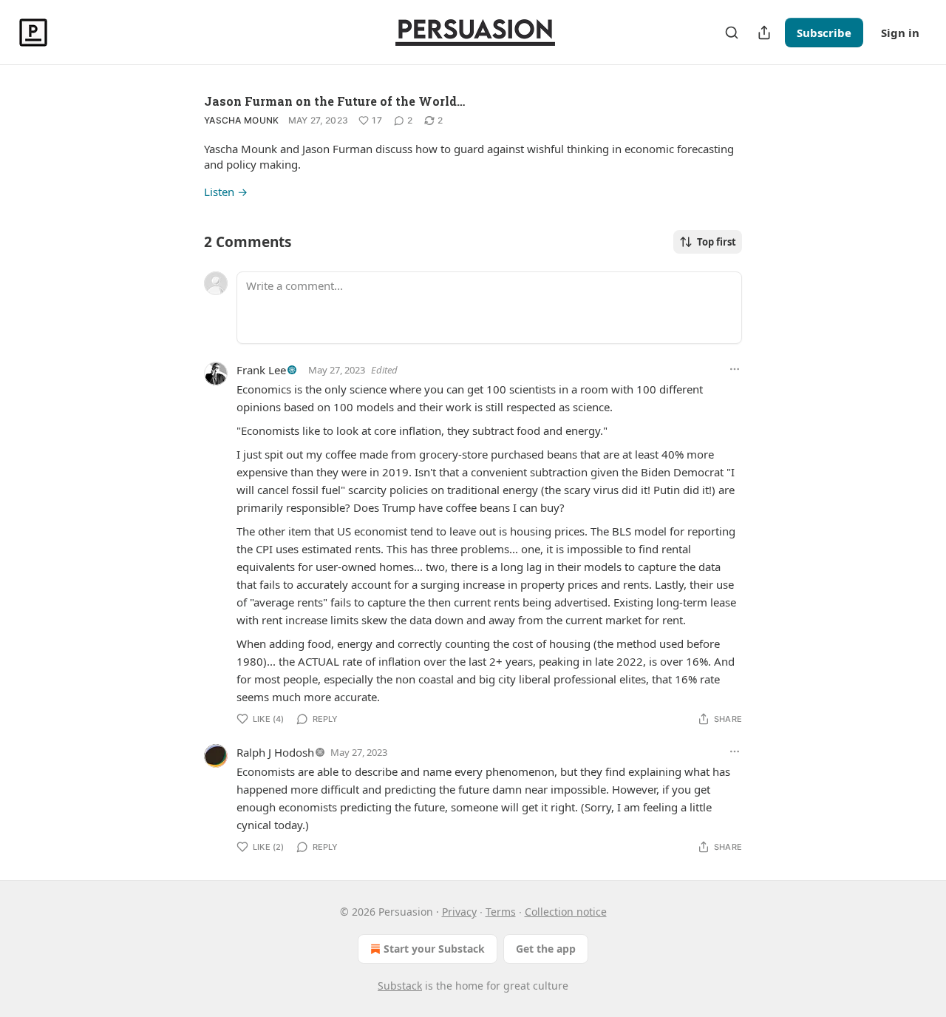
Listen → (226, 191)
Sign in (900, 32)
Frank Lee (261, 369)
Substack (400, 986)
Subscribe (824, 32)
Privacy (459, 912)
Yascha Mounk (241, 120)
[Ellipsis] (734, 369)
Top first (716, 242)
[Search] (731, 32)
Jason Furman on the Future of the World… (334, 101)
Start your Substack (434, 949)
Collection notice (566, 912)
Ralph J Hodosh (275, 752)
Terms (501, 912)
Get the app (546, 949)
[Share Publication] (764, 32)
